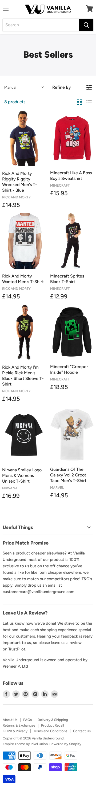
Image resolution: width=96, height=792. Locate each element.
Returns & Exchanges (19, 725)
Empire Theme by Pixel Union (25, 744)
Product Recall (52, 725)
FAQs (27, 720)
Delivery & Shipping (53, 720)
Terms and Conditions (50, 731)
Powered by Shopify (65, 744)
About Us (10, 720)
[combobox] (41, 25)
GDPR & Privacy (15, 731)
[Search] (86, 25)
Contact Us (82, 731)
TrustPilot (16, 649)
